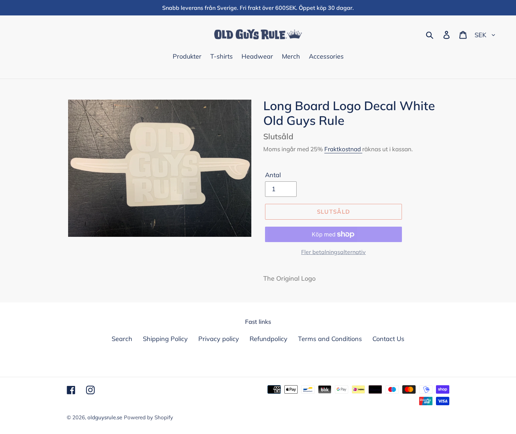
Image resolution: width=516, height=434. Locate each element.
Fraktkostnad (343, 149)
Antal (273, 175)
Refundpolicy (268, 339)
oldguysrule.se (104, 417)
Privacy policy (218, 339)
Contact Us (388, 339)
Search (122, 339)
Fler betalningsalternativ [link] (333, 251)
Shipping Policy (165, 339)
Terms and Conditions (330, 339)
